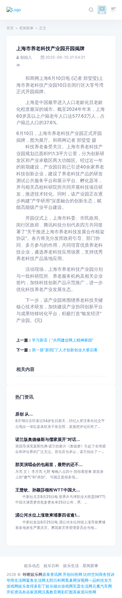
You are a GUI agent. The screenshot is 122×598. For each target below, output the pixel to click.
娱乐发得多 (28, 586)
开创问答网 (72, 574)
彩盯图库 (69, 592)
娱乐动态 (32, 565)
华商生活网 (16, 580)
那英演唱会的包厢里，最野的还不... (49, 464)
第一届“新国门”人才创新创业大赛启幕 (65, 349)
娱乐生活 (71, 565)
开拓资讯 (14, 592)
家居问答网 (86, 592)
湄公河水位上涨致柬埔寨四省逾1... (47, 515)
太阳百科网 (55, 580)
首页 (10, 28)
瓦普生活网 (82, 586)
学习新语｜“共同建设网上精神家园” (63, 340)
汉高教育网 (51, 592)
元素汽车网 (102, 586)
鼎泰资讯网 (52, 574)
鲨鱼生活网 (36, 580)
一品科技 (96, 580)
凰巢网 (71, 580)
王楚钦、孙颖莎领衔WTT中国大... (47, 490)
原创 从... (24, 414)
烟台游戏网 (63, 586)
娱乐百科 (51, 565)
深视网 (82, 580)
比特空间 (91, 574)
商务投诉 (107, 574)
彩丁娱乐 (45, 586)
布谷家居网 (32, 592)
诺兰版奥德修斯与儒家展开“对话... (47, 439)
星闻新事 (26, 28)
